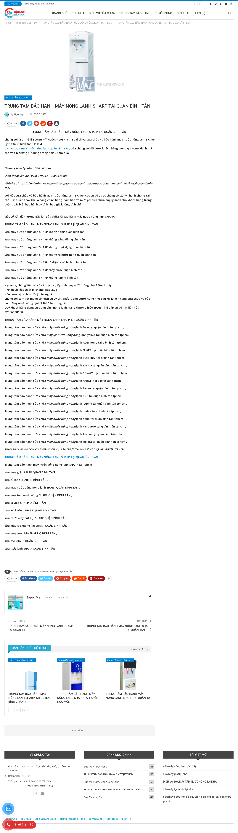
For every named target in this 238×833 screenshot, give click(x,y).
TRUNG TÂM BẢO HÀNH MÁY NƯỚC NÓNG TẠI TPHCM (113, 789)
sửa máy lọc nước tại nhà (178, 789)
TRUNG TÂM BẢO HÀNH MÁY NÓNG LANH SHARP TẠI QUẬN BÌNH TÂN (42, 572)
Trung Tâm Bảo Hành (134, 13)
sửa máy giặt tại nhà (175, 774)
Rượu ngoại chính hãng (40, 785)
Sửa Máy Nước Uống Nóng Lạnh (101, 781)
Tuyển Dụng (163, 13)
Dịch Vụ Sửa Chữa (102, 13)
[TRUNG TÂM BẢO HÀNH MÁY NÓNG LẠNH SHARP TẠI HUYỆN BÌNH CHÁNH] (31, 674)
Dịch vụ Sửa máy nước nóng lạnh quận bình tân (36, 148)
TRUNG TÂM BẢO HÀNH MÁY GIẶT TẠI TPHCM (108, 774)
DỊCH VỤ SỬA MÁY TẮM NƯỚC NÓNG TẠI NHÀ (190, 781)
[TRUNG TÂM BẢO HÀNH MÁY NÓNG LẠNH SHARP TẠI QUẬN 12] (128, 674)
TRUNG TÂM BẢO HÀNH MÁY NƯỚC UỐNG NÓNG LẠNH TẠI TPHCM (19, 97)
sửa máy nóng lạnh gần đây (39, 3)
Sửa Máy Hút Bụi (93, 797)
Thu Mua (78, 13)
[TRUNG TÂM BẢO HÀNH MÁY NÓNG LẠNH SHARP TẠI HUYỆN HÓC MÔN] (79, 674)
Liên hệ (200, 13)
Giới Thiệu (184, 13)
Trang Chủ (59, 13)
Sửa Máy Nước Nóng (95, 766)
